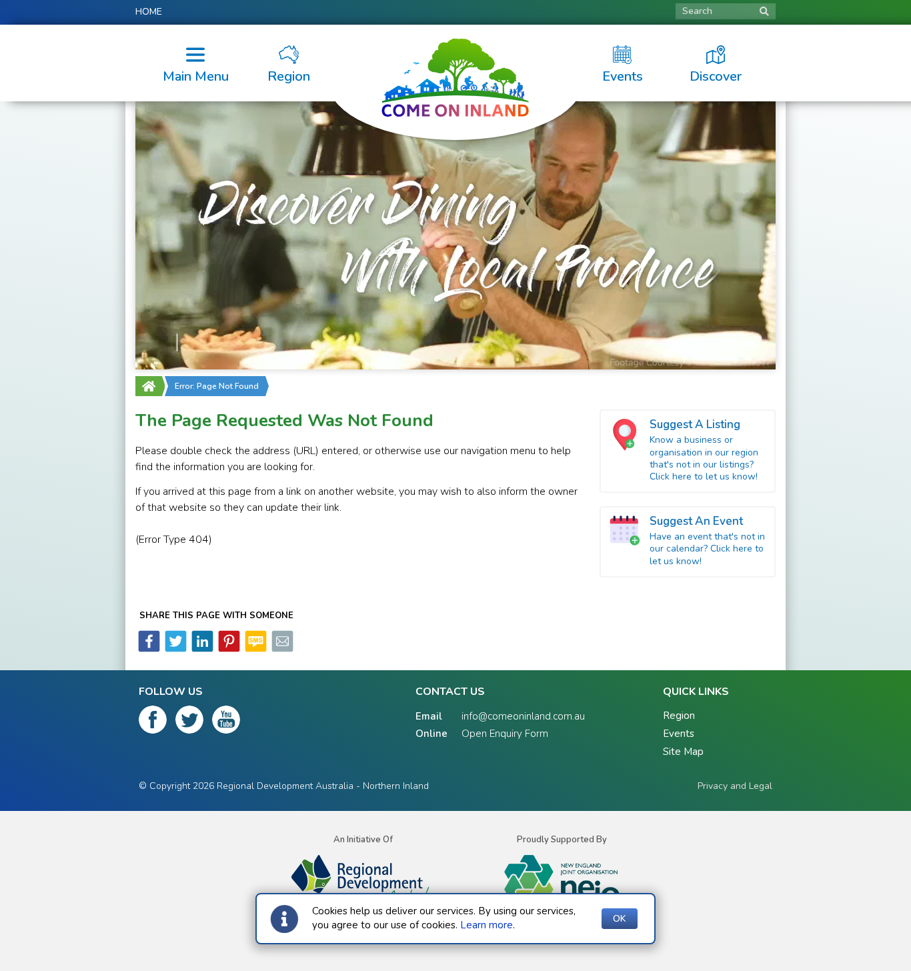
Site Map (683, 751)
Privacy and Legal (735, 786)
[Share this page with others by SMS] (255, 649)
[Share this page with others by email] (281, 649)
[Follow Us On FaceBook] (153, 722)
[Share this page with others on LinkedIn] (201, 649)
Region (679, 715)
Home (148, 11)
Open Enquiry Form (505, 733)
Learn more (486, 925)
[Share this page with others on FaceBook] (149, 649)
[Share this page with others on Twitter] (175, 649)
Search (697, 11)
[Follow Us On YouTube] (226, 722)
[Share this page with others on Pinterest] (228, 649)
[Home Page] (148, 386)
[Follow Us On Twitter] (189, 722)
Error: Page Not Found (217, 386)
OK (619, 918)
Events (678, 733)
